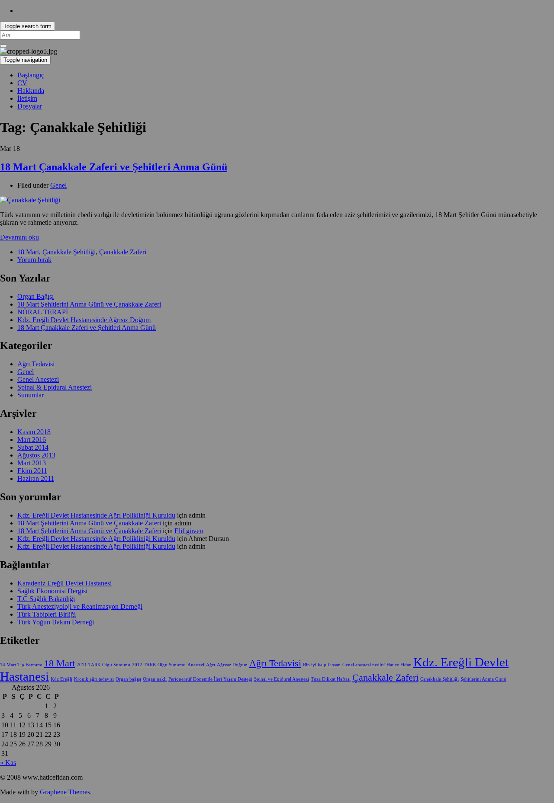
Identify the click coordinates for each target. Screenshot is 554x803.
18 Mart (28, 252)
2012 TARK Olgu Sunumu (159, 664)
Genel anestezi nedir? (363, 664)
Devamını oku (19, 237)
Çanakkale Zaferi (122, 252)
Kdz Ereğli (61, 679)
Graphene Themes (65, 792)
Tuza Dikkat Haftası (331, 679)
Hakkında (30, 90)
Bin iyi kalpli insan (322, 664)
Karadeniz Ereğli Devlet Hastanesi (64, 583)
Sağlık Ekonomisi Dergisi (52, 591)
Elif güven (188, 530)
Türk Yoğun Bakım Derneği (55, 622)
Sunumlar (30, 395)
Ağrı (210, 664)
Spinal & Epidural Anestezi (54, 387)
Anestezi (195, 664)
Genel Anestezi (38, 379)
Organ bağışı (128, 679)
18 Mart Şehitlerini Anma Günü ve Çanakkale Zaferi (89, 304)
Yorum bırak (34, 259)
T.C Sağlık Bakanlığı (46, 598)
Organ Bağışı (35, 296)
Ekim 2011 (32, 470)
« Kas (8, 762)
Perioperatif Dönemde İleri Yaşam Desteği (210, 679)
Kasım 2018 (34, 431)
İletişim (27, 98)
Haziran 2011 (35, 478)
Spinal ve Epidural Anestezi (281, 679)
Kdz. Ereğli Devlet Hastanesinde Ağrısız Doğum (84, 319)
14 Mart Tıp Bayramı (21, 664)
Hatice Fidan (399, 664)
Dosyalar (29, 106)
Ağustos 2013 (36, 455)
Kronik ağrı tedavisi (94, 679)
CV (22, 82)
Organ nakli (155, 679)
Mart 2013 (31, 463)
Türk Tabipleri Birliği (46, 614)
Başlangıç (30, 75)
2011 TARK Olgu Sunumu (103, 664)
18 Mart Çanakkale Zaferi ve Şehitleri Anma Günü (113, 167)
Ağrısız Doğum (232, 664)
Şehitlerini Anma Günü (483, 679)
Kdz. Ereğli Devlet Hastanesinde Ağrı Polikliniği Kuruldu (96, 515)
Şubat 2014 (32, 447)
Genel (58, 185)
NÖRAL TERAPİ (42, 312)
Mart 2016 (31, 439)
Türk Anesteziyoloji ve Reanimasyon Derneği (79, 606)
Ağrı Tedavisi (36, 364)
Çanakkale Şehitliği (69, 252)
